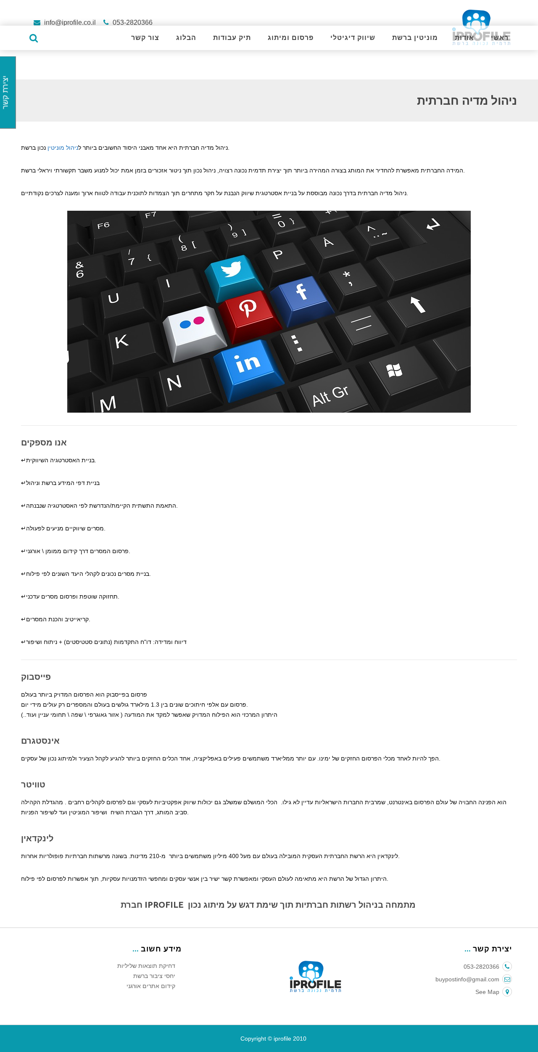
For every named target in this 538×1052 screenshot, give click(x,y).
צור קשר (145, 37)
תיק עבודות (232, 37)
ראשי (500, 37)
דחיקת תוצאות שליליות (146, 965)
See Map (487, 991)
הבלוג (186, 37)
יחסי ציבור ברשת (154, 976)
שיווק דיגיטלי (352, 37)
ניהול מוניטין (62, 147)
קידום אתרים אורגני (151, 986)
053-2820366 (132, 22)
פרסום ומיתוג (291, 37)
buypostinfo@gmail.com (467, 979)
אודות (464, 37)
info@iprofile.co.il (70, 22)
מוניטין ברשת (415, 37)
